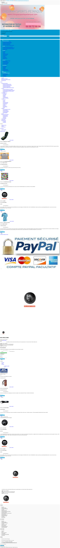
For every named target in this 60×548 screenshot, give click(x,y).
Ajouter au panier (2, 149)
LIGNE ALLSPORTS (5, 115)
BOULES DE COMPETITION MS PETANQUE (8, 45)
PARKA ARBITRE (5, 64)
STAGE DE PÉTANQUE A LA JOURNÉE (8, 89)
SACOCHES (4, 94)
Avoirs (2, 531)
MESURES (4, 67)
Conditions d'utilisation (5, 508)
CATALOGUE (3, 119)
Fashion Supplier (4, 129)
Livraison (3, 521)
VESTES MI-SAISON (5, 102)
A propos (3, 509)
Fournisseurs (2, 128)
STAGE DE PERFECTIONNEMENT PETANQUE (9, 47)
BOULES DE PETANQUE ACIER (7, 41)
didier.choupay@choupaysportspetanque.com (22, 0)
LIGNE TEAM (4, 76)
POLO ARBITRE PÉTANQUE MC (3, 164)
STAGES (3, 46)
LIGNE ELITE (4, 75)
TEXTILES (3, 50)
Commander (2, 35)
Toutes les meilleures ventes (4, 234)
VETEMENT (4, 121)
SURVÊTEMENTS (5, 58)
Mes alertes (3, 535)
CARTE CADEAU (4, 72)
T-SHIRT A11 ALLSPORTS (3, 225)
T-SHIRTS (4, 51)
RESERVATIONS (5, 49)
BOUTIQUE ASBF (4, 120)
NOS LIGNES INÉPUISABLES (5, 114)
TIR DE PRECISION (5, 69)
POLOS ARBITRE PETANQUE (6, 60)
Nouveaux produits (4, 512)
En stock (1, 374)
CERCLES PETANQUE (5, 70)
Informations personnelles (5, 534)
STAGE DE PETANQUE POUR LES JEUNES (8, 48)
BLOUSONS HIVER (5, 54)
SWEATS (4, 101)
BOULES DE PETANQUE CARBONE (7, 42)
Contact (1, 0)
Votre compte (2, 528)
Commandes (3, 533)
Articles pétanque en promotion (6, 511)
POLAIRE (4, 56)
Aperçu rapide (11, 140)
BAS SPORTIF (4, 57)
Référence (1, 339)
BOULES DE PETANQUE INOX (6, 43)
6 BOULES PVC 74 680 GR (3, 143)
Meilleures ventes (2, 131)
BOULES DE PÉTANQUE (5, 83)
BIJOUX (3, 71)
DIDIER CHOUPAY (4, 125)
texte (2, 351)
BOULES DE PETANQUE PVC (6, 44)
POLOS (4, 52)
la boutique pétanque (5, 514)
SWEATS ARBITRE (5, 61)
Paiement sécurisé (4, 510)
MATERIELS (4, 122)
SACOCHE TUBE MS (2, 409)
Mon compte (3, 517)
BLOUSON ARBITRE (5, 63)
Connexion (3, 2)
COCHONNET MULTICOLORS (3, 183)
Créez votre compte (10, 4)
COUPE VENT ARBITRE (6, 62)
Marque (1, 340)
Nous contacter (4, 525)
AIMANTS (4, 68)
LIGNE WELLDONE (5, 74)
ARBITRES (3, 108)
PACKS (4, 59)
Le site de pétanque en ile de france (6, 513)
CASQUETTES (5, 55)
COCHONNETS (5, 93)
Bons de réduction (4, 532)
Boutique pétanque (4, 515)
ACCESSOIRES (4, 65)
